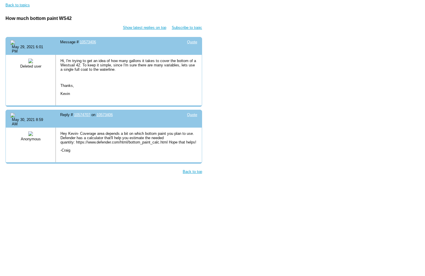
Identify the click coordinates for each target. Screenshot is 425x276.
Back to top (192, 171)
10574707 (82, 115)
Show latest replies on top (144, 27)
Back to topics (17, 5)
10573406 (88, 42)
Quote (192, 42)
